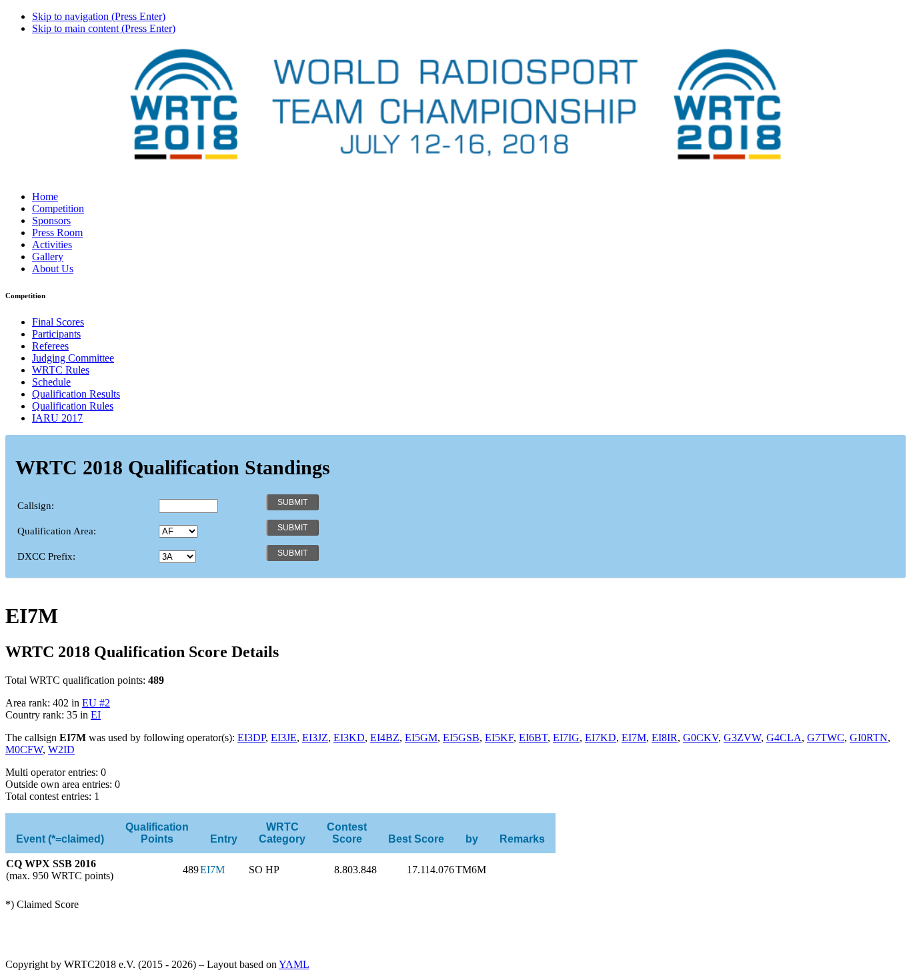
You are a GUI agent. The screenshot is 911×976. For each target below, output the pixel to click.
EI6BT (533, 737)
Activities (52, 244)
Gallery (47, 256)
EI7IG (566, 737)
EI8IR (665, 737)
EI (96, 714)
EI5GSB (461, 737)
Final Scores (58, 322)
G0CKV (700, 737)
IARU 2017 (57, 418)
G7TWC (825, 737)
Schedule (51, 382)
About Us (52, 268)
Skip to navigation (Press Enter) (98, 16)
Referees (50, 346)
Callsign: (35, 505)
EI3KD (349, 737)
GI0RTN (869, 737)
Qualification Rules (72, 406)
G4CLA (784, 737)
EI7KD (600, 737)
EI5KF (499, 737)
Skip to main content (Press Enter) (103, 28)
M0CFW (24, 749)
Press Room (57, 232)
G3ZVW (742, 737)
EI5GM (421, 737)
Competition (58, 208)
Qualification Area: (56, 531)
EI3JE (284, 737)
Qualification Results (76, 394)
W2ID (61, 749)
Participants (56, 334)
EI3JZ (315, 737)
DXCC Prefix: (46, 556)
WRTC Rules (60, 370)
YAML (294, 964)
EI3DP (251, 737)
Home (45, 196)
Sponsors (51, 220)
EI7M (634, 737)
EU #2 (96, 702)
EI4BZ (384, 737)
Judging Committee (73, 358)
